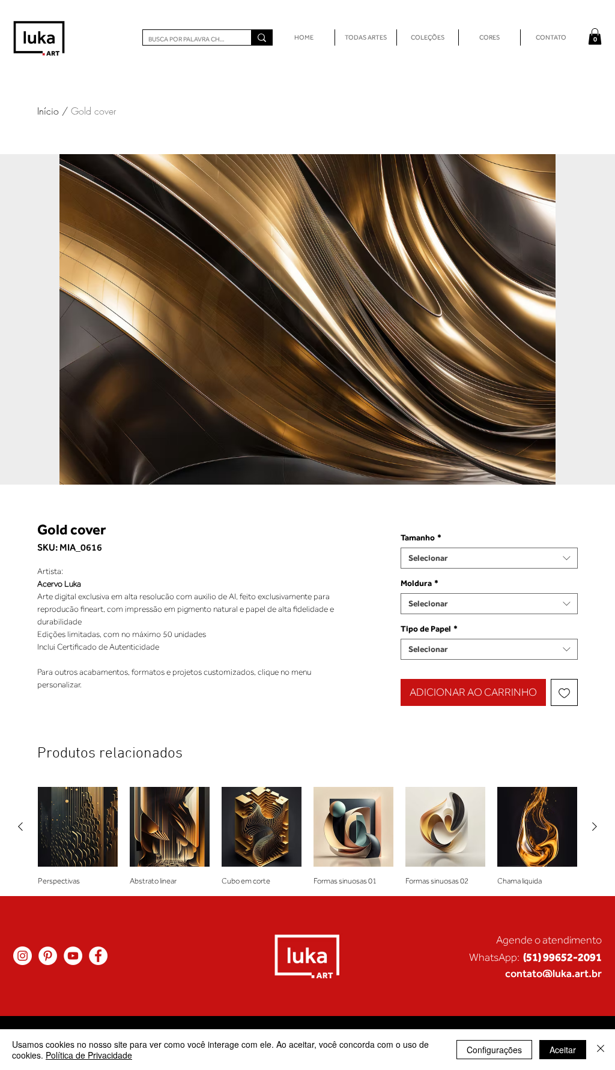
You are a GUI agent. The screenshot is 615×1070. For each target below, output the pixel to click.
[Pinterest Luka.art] (47, 955)
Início (48, 111)
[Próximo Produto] (594, 826)
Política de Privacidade (89, 1055)
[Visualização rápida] (78, 827)
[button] (595, 36)
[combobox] (489, 558)
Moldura (419, 583)
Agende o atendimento (549, 940)
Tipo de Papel (429, 628)
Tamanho (421, 537)
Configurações (494, 1050)
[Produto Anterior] (20, 826)
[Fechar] (600, 1049)
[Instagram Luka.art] (22, 955)
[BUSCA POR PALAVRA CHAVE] (261, 37)
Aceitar (563, 1050)
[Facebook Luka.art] (98, 955)
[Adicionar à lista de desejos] (564, 692)
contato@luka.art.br (553, 973)
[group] (307, 836)
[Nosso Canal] (73, 955)
